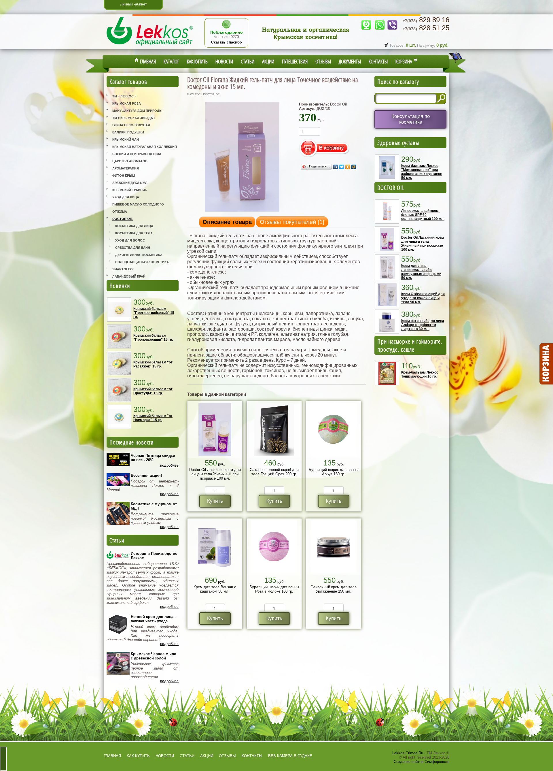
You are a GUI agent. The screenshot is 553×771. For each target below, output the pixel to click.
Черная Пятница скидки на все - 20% (153, 457)
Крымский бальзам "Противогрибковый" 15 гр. (153, 313)
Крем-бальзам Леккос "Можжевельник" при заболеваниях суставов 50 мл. (421, 172)
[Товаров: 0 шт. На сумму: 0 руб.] (546, 364)
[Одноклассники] (348, 167)
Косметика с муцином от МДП (154, 506)
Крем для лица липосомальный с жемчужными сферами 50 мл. (421, 272)
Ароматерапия (125, 168)
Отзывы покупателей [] (292, 222)
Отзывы (323, 61)
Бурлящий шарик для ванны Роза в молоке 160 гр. (274, 589)
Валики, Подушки (128, 132)
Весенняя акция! (146, 475)
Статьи (247, 61)
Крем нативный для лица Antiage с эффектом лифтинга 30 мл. (422, 325)
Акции (268, 61)
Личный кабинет (133, 4)
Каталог (171, 61)
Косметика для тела (134, 233)
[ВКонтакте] (336, 167)
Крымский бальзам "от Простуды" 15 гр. (153, 391)
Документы (350, 61)
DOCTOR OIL (391, 188)
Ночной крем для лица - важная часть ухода (153, 618)
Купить (215, 501)
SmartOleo (122, 269)
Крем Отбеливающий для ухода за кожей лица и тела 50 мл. (423, 298)
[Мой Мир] (354, 167)
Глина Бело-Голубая (131, 125)
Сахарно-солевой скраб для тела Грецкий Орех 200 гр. (274, 471)
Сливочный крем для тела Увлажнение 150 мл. (333, 589)
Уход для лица (125, 197)
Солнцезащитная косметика (142, 262)
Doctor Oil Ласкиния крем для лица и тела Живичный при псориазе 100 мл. (215, 473)
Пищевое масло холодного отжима (138, 208)
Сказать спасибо (226, 42)
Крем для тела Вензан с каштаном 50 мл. (215, 589)
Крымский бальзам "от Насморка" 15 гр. (153, 418)
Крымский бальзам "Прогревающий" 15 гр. (153, 337)
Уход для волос (130, 240)
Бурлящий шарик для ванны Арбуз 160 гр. (333, 471)
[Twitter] (342, 167)
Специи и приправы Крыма (136, 154)
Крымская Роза (126, 103)
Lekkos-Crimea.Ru (407, 753)
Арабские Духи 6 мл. (130, 182)
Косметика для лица (134, 226)
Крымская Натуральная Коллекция (144, 146)
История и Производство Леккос (154, 555)
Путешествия (295, 61)
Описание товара (227, 222)
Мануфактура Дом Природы (137, 110)
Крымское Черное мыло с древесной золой (153, 656)
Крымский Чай (125, 139)
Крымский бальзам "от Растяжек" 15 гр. (153, 364)
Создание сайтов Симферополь (421, 761)
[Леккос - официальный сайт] (150, 46)
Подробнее (169, 465)
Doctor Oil (122, 218)
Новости (224, 61)
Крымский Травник (129, 190)
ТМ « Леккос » (124, 96)
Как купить (197, 61)
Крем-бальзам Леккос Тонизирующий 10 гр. (419, 374)
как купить (138, 756)
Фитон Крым (123, 175)
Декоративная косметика (138, 255)
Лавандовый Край (128, 276)
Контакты (378, 61)
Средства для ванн (132, 247)
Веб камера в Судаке (290, 756)
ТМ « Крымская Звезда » (134, 118)
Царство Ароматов (129, 161)
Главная (147, 61)
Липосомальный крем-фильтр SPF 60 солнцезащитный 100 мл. (422, 215)
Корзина (404, 61)
